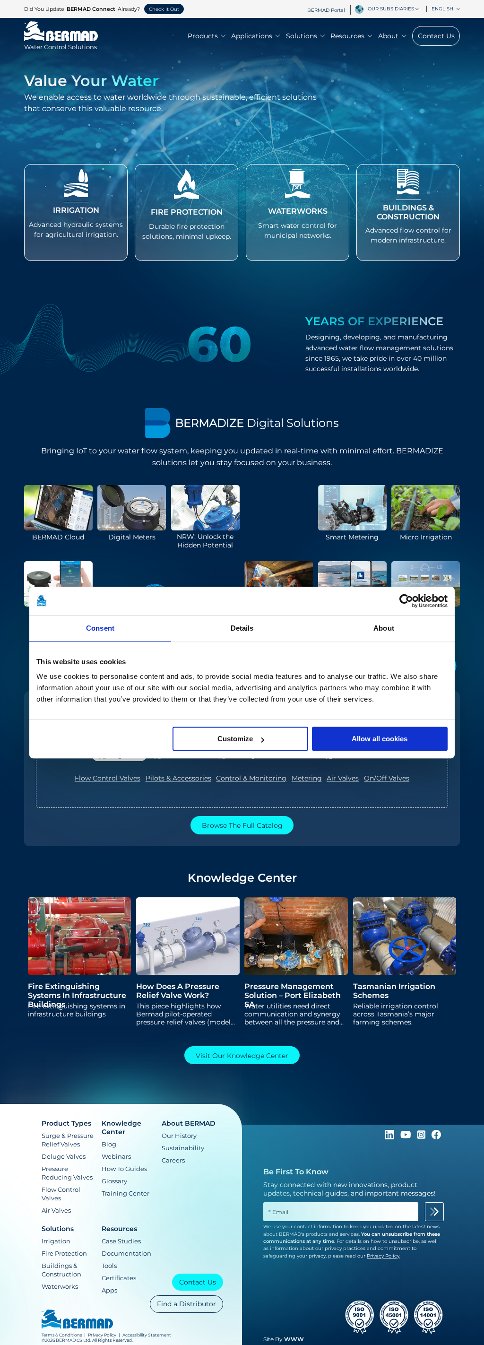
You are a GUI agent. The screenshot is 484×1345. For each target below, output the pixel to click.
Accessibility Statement (146, 1334)
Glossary (114, 1181)
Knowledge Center (121, 1127)
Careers (173, 1160)
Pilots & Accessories (178, 778)
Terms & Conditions (62, 1334)
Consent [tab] (100, 628)
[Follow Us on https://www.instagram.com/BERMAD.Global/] (422, 1137)
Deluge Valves (64, 1156)
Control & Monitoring (251, 778)
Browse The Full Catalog (242, 825)
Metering (307, 778)
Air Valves (343, 778)
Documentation (126, 1253)
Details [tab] (242, 628)
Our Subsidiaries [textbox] (391, 8)
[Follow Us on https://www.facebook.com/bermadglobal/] (436, 1137)
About (388, 36)
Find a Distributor (186, 1304)
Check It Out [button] (164, 9)
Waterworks (60, 1286)
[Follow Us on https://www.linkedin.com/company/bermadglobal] (390, 1137)
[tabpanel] (242, 781)
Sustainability (183, 1148)
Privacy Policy (102, 1334)
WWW (294, 1339)
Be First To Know (295, 1171)
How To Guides (124, 1168)
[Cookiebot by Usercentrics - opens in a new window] (406, 601)
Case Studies (121, 1241)
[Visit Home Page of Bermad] (77, 1320)
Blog (109, 1144)
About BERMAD (189, 1123)
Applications (251, 36)
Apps (109, 1290)
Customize (235, 739)
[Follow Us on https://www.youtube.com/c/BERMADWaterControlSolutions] (406, 1137)
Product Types (66, 1123)
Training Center (125, 1193)
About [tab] (383, 628)
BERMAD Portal (326, 10)
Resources (347, 36)
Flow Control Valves (107, 778)
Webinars (116, 1156)
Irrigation (56, 1241)
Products (203, 36)
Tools (109, 1265)
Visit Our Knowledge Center (242, 1055)
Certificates (119, 1278)
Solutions (301, 36)
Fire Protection (64, 1253)
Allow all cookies (379, 739)
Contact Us (436, 36)
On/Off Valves (386, 778)
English (442, 8)
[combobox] (395, 9)
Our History (179, 1135)
